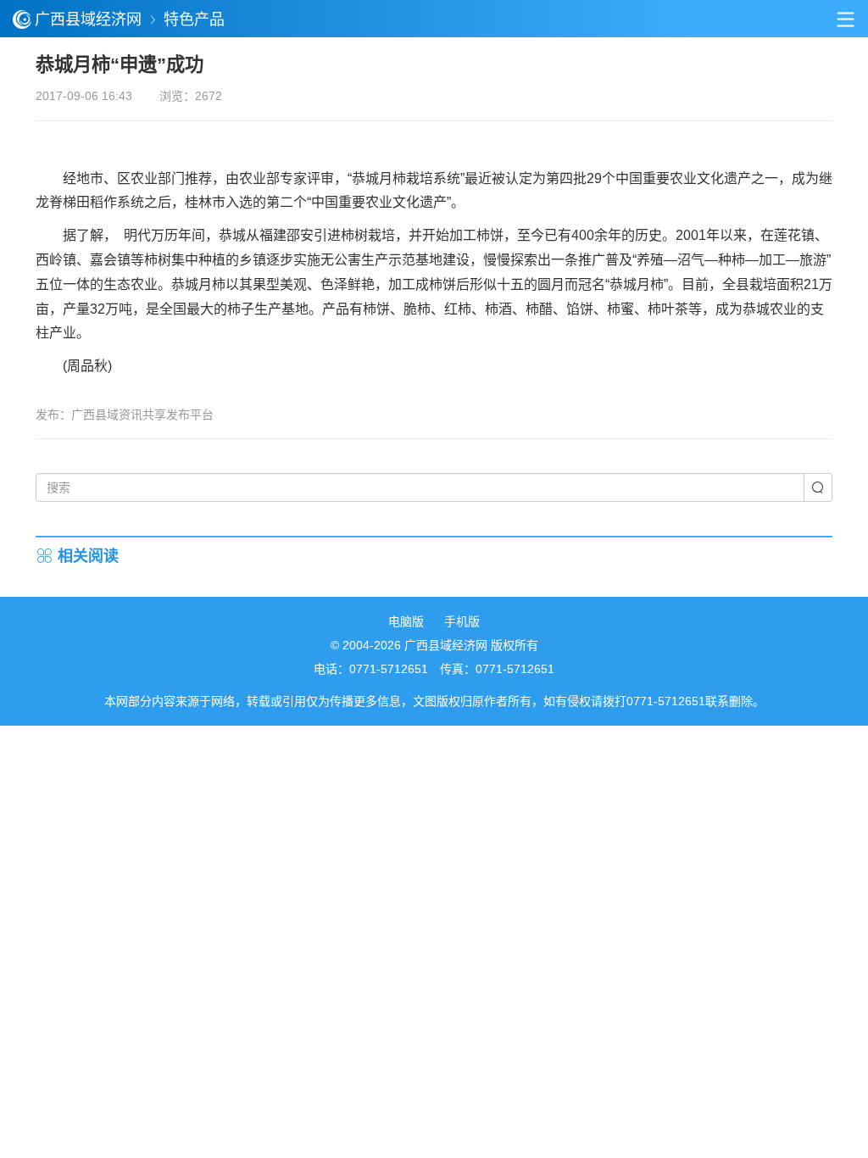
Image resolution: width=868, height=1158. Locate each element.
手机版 (462, 621)
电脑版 (406, 621)
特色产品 (194, 19)
